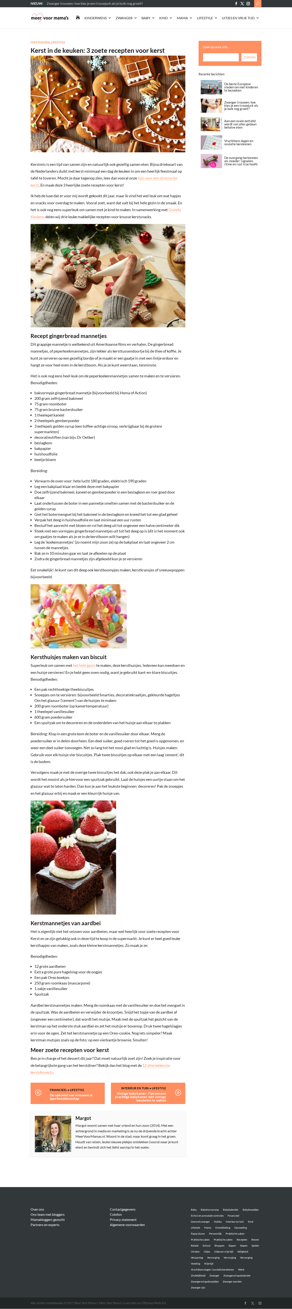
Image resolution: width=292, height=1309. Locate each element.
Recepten (242, 1239)
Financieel (58, 1090)
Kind (163, 18)
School (206, 1245)
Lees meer (54, 3)
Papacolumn (198, 1233)
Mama (182, 18)
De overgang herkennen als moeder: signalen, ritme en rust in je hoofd (241, 161)
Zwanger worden (232, 1281)
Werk (241, 1269)
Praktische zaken (235, 1233)
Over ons (37, 1209)
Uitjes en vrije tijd (238, 18)
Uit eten (195, 1251)
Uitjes (207, 1251)
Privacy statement (123, 1219)
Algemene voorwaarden (127, 1225)
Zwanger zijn (198, 1287)
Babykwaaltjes (251, 1209)
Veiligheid (242, 1251)
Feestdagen (40, 42)
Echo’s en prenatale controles (207, 1215)
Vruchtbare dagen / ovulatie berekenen (212, 1269)
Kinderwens (95, 18)
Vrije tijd (208, 1263)
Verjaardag (197, 1257)
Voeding (195, 1263)
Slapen (232, 1245)
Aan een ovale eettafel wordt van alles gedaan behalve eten (240, 124)
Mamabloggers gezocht (48, 1219)
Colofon (116, 1214)
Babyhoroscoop (210, 1209)
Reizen (255, 1239)
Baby (146, 18)
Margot (83, 1118)
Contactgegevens (123, 1209)
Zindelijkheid (198, 1275)
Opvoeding (240, 1227)
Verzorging (213, 1257)
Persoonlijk (215, 1233)
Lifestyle (205, 18)
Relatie (195, 1245)
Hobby (218, 1221)
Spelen (255, 1245)
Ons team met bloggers (48, 1214)
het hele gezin (84, 665)
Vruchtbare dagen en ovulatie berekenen (238, 142)
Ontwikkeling (222, 1227)
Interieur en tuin (135, 1088)
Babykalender (231, 1209)
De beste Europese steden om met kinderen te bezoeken (241, 87)
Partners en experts (45, 1225)
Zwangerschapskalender (237, 1275)
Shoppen (219, 1245)
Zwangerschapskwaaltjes (205, 1281)
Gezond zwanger (200, 1221)
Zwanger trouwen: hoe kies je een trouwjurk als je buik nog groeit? (241, 105)
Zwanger (124, 18)
